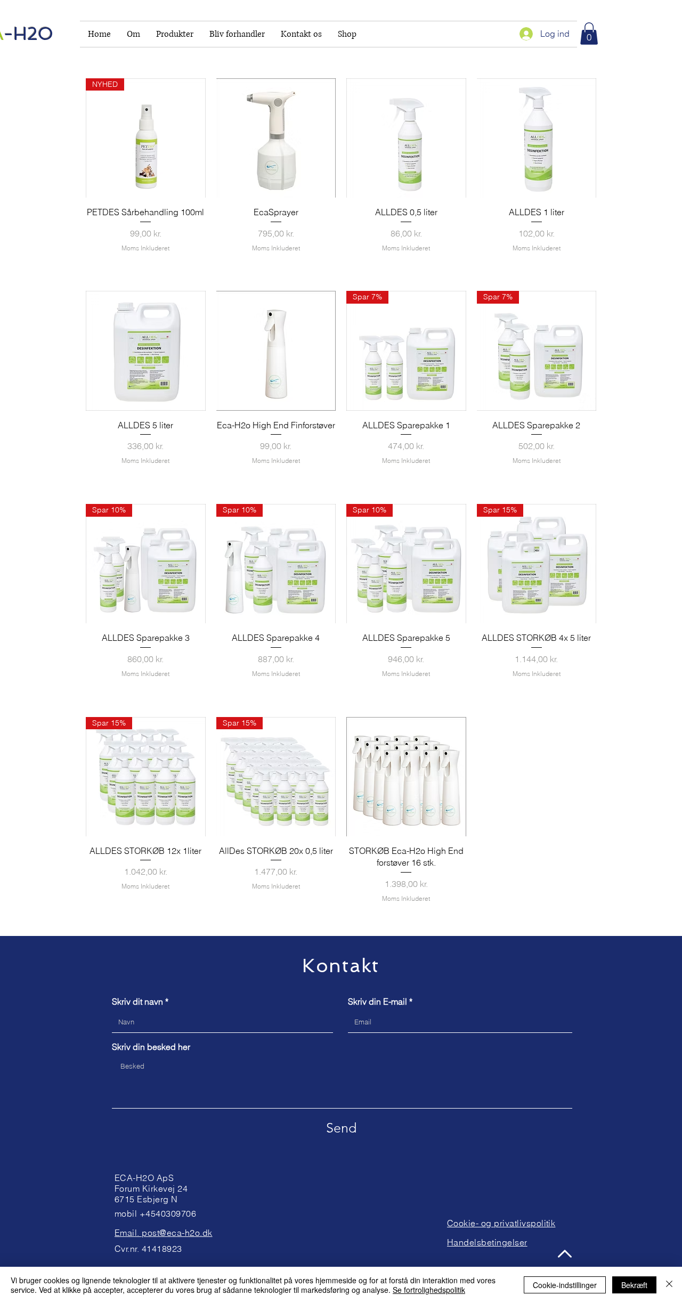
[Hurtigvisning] (276, 138)
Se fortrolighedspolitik (429, 1289)
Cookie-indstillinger (565, 1285)
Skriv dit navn (137, 1001)
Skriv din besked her (151, 1047)
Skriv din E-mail (377, 1001)
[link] (589, 33)
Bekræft (634, 1285)
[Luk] (669, 1284)
